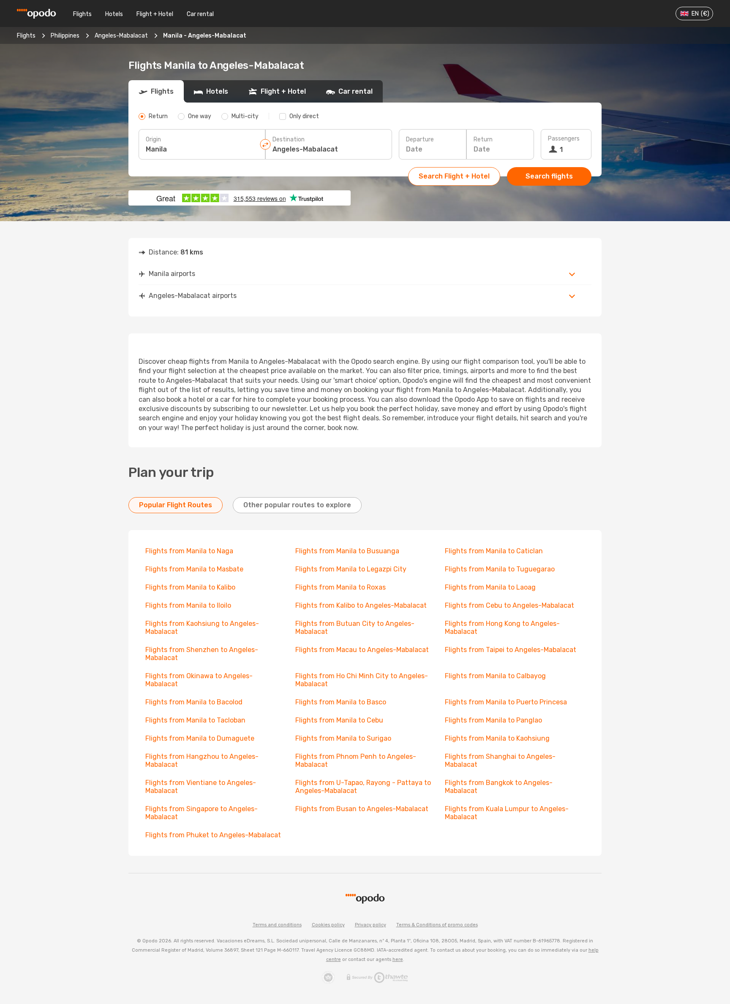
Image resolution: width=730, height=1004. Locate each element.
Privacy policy (370, 925)
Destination (288, 139)
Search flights (549, 176)
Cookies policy (328, 925)
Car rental (200, 14)
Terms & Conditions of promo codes (437, 925)
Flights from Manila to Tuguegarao (500, 569)
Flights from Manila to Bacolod (193, 702)
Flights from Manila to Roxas (340, 587)
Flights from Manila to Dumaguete (199, 738)
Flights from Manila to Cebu (339, 720)
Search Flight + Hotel (454, 176)
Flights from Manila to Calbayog (495, 676)
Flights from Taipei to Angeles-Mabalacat (510, 650)
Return (483, 139)
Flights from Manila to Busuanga (347, 551)
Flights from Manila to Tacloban (195, 720)
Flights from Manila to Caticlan (494, 551)
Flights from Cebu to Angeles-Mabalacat (509, 605)
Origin (153, 139)
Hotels (114, 14)
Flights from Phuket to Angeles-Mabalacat (213, 835)
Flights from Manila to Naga (189, 551)
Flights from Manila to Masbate (194, 569)
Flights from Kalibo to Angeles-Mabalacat (361, 605)
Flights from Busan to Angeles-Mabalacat (361, 809)
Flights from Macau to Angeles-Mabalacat (362, 650)
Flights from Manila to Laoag (490, 587)
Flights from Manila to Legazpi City (350, 569)
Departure (420, 139)
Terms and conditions (277, 925)
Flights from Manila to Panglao (493, 720)
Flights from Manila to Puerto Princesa (506, 702)
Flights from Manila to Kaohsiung (497, 738)
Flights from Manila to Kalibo (190, 587)
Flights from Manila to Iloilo (188, 605)
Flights (82, 14)
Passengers (564, 138)
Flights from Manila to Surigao (343, 738)
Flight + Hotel (154, 14)
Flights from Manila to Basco (340, 702)
